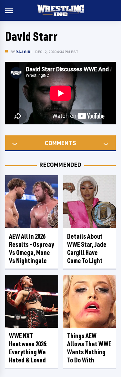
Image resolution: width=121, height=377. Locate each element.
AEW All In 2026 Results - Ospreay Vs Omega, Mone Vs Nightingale (31, 248)
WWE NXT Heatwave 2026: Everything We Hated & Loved (28, 348)
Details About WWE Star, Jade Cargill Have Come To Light (86, 248)
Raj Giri (23, 51)
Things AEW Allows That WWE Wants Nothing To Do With (89, 348)
